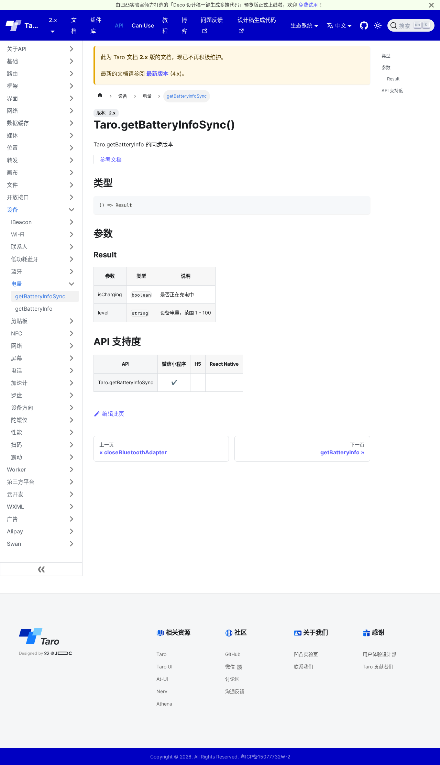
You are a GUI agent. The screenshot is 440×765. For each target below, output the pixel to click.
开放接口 (18, 197)
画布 (12, 172)
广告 (12, 518)
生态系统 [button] (301, 25)
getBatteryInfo (34, 308)
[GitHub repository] (364, 25)
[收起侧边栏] (41, 569)
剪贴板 (19, 321)
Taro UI (164, 666)
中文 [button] (340, 25)
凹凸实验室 (306, 654)
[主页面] (100, 96)
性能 (16, 432)
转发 (12, 160)
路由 (12, 73)
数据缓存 (18, 123)
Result (393, 78)
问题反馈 (212, 19)
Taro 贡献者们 (378, 666)
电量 (16, 283)
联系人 (19, 246)
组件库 (95, 25)
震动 (16, 457)
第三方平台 (20, 481)
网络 (12, 110)
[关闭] (431, 5)
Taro (161, 654)
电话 (16, 370)
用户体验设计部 (379, 654)
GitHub (233, 654)
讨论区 (232, 679)
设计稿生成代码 (257, 19)
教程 (165, 25)
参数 (386, 67)
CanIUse (143, 25)
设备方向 (22, 407)
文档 (74, 25)
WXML (15, 506)
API (119, 25)
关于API (16, 48)
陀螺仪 (19, 420)
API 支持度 (392, 90)
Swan (14, 543)
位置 (12, 147)
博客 (184, 25)
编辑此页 (113, 413)
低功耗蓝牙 (24, 259)
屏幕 (16, 358)
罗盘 (16, 395)
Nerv (161, 691)
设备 (12, 209)
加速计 (19, 382)
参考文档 (111, 159)
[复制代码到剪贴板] (361, 204)
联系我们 (303, 666)
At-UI (162, 679)
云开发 (15, 494)
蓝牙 (16, 271)
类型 (386, 55)
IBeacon (21, 222)
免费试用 (308, 5)
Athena (164, 704)
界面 (12, 98)
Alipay (15, 531)
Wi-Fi (17, 234)
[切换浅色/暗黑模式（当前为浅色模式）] (377, 25)
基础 (12, 61)
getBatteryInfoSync (40, 296)
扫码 (16, 444)
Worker (16, 469)
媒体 (12, 135)
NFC (16, 333)
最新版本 (157, 73)
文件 (12, 184)
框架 (12, 85)
